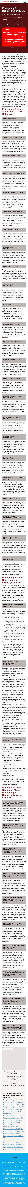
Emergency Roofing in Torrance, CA (12, 1120)
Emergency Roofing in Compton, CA (13, 1100)
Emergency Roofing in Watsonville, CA (13, 1144)
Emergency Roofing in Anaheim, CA (12, 1115)
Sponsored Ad (13, 47)
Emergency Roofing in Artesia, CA (12, 1149)
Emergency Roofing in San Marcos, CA (13, 1131)
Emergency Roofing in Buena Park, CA (13, 1107)
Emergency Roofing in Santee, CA (12, 1126)
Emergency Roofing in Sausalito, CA (13, 1118)
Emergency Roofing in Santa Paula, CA (13, 1109)
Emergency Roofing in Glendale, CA (13, 1129)
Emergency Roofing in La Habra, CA (13, 1102)
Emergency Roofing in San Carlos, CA (13, 1140)
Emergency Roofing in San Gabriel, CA (13, 1104)
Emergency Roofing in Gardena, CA (12, 1133)
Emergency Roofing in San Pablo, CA (13, 1147)
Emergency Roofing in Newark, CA (12, 1142)
